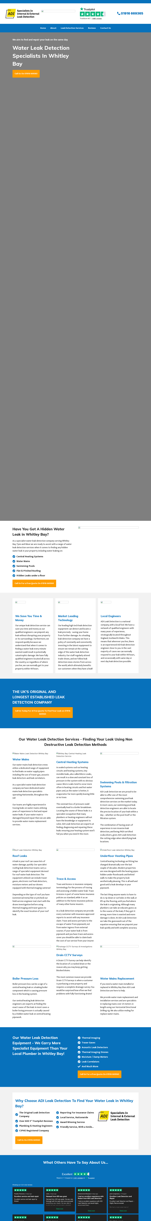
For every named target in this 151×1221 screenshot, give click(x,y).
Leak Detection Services (72, 28)
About (53, 28)
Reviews (92, 28)
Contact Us (105, 28)
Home (43, 28)
